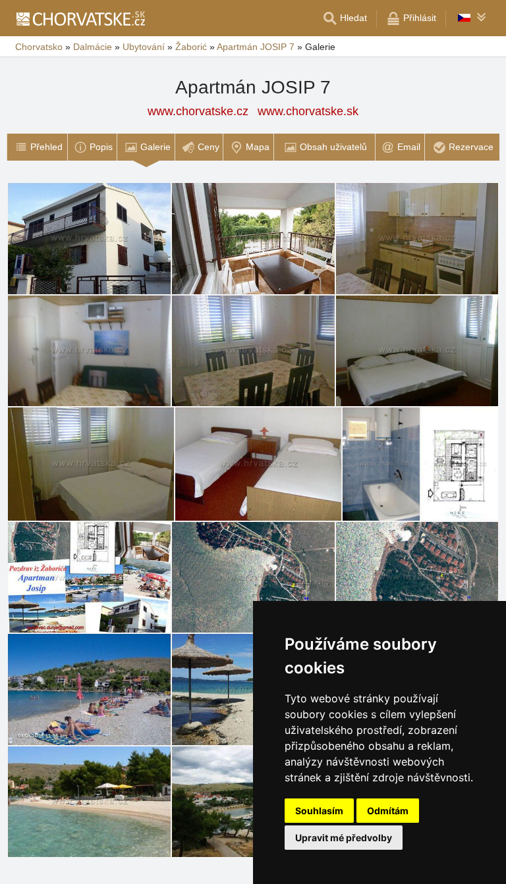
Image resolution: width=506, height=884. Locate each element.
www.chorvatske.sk (308, 111)
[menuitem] (37, 147)
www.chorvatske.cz (198, 111)
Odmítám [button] (387, 810)
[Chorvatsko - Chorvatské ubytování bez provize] (80, 18)
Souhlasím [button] (319, 810)
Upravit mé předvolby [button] (343, 837)
